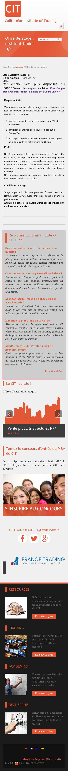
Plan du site (53, 755)
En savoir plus (44, 612)
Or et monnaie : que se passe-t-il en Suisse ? (33, 273)
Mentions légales (33, 755)
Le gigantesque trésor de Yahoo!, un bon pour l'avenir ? (30, 301)
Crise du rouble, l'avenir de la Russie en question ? (31, 250)
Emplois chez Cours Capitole (45, 91)
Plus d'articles (54, 371)
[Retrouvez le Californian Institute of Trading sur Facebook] (22, 538)
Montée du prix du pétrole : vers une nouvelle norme (29, 348)
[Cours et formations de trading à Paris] (34, 560)
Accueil (19, 67)
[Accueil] (13, 8)
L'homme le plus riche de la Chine (27, 321)
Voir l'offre (10, 433)
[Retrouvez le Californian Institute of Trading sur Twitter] (34, 538)
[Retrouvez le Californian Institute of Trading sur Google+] (45, 538)
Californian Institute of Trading (30, 21)
